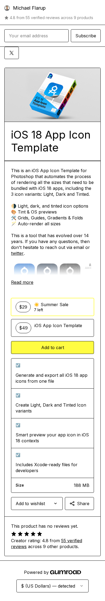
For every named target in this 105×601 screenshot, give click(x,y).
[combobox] (37, 503)
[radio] (52, 307)
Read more (22, 282)
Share (83, 503)
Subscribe (85, 35)
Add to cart (52, 347)
